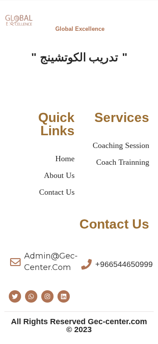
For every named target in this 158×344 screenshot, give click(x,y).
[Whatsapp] (31, 296)
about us (59, 175)
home (65, 159)
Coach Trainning (122, 162)
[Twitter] (15, 296)
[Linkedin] (63, 296)
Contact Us (57, 192)
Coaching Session (121, 145)
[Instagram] (47, 296)
